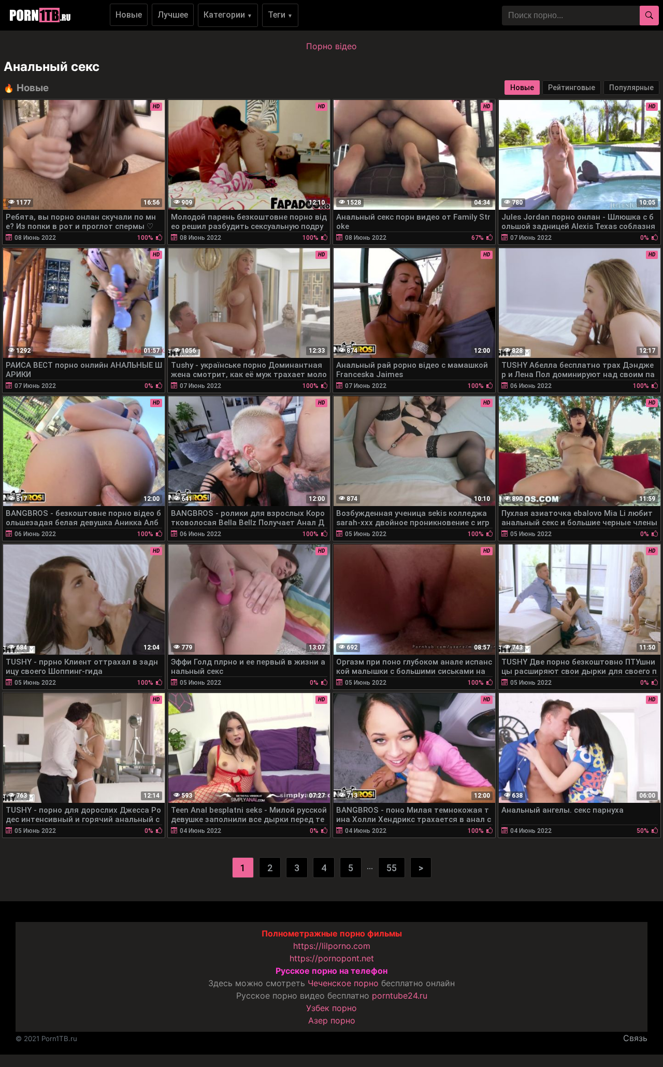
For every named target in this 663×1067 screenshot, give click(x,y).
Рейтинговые (571, 87)
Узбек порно (331, 1008)
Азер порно (331, 1020)
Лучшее (172, 15)
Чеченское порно (343, 983)
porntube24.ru (399, 995)
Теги (280, 15)
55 (391, 867)
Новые (129, 15)
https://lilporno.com (331, 946)
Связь (635, 1038)
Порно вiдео (331, 46)
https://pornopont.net (332, 958)
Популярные (631, 87)
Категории (228, 15)
